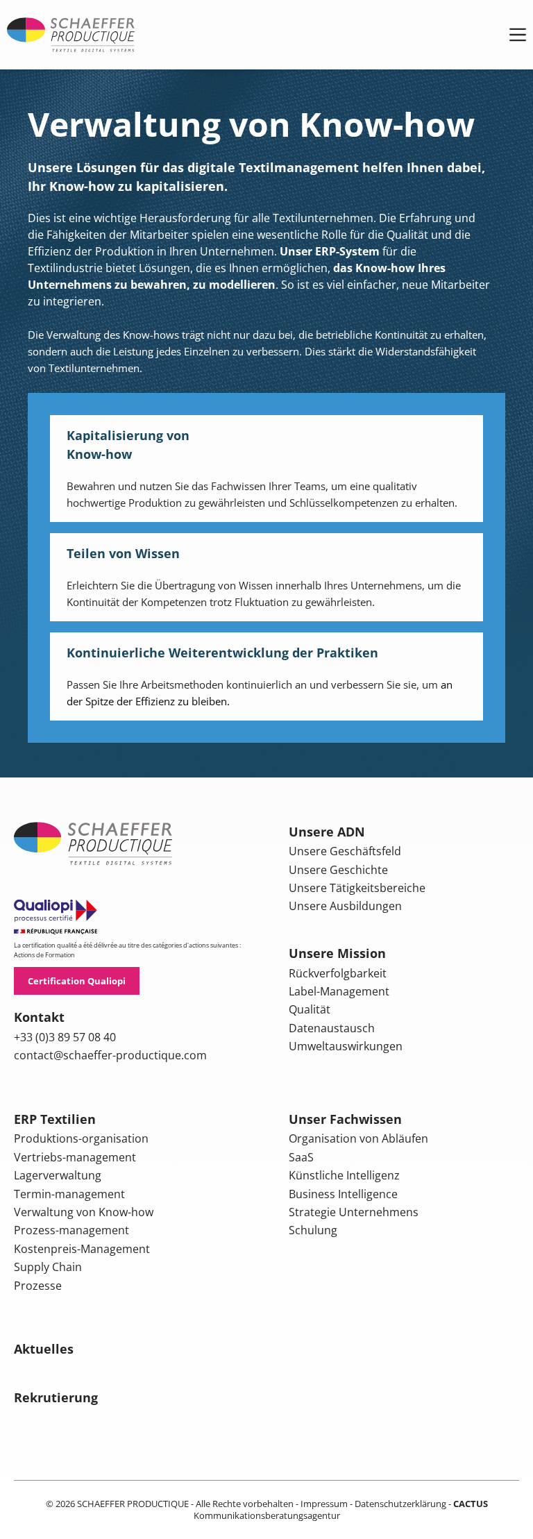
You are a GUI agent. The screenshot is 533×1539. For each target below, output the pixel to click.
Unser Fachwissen (345, 1119)
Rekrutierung (56, 1397)
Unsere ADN (327, 831)
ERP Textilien (55, 1119)
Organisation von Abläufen (358, 1138)
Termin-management (69, 1194)
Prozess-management (71, 1230)
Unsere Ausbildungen (345, 906)
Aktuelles (44, 1348)
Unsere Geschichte (338, 869)
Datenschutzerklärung (400, 1503)
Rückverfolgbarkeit (338, 973)
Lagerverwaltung (57, 1175)
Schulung (313, 1230)
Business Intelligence (343, 1194)
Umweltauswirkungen (346, 1046)
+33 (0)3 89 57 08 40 (65, 1037)
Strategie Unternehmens (353, 1212)
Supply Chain (48, 1267)
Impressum (324, 1503)
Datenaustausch (332, 1028)
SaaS (301, 1157)
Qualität (309, 1009)
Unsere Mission (337, 953)
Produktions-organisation (81, 1138)
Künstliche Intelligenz (344, 1175)
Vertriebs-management (75, 1157)
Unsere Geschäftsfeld (345, 851)
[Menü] (517, 34)
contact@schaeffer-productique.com (110, 1055)
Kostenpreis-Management (82, 1248)
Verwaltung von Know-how (83, 1212)
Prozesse (38, 1285)
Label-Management (339, 991)
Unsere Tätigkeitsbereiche (357, 887)
